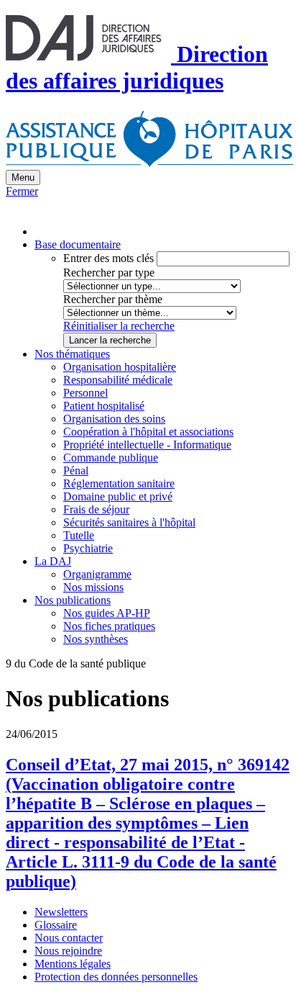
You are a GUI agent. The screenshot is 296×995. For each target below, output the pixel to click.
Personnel (85, 393)
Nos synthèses (95, 639)
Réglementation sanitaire (119, 483)
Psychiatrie (88, 548)
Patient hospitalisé (103, 406)
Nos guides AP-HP (106, 613)
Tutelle (78, 535)
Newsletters (61, 912)
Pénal (75, 470)
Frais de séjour (96, 509)
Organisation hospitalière (119, 367)
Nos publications (72, 600)
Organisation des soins (114, 419)
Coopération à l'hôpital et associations (148, 432)
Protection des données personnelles (116, 977)
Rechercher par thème (112, 299)
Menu (22, 177)
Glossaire (55, 925)
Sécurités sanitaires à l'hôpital (129, 522)
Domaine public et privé (117, 496)
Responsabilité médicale (117, 380)
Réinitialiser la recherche (119, 326)
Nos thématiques (72, 354)
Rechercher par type (108, 272)
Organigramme (97, 574)
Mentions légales (72, 964)
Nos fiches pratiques (109, 626)
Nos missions (93, 587)
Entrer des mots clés (108, 258)
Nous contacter (68, 938)
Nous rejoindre (68, 951)
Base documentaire (77, 244)
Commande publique (110, 457)
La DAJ (52, 561)
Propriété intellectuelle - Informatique (147, 444)
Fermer (22, 191)
